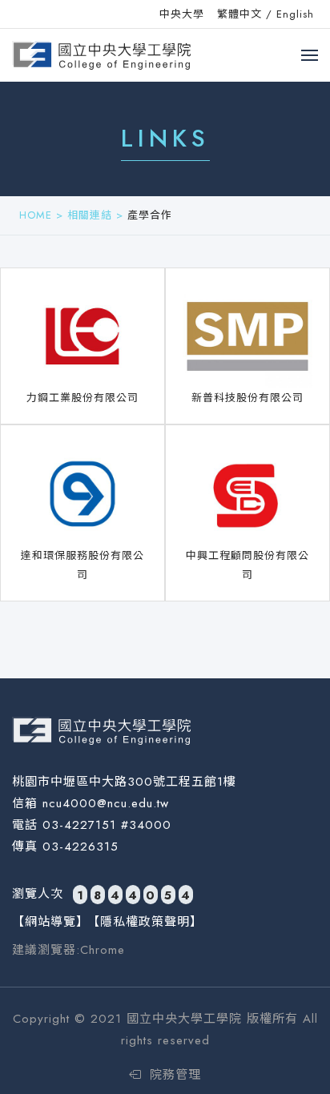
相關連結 (89, 215)
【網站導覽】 (50, 922)
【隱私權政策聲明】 (145, 922)
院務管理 (173, 1075)
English (295, 14)
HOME (35, 215)
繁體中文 (239, 14)
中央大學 (181, 14)
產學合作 (149, 215)
